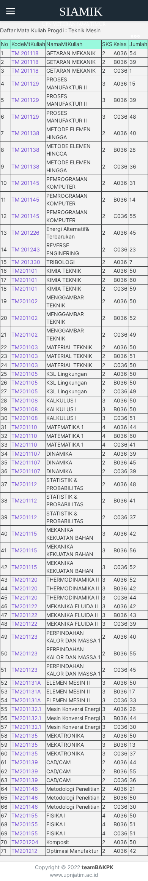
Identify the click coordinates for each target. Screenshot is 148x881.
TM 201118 (25, 53)
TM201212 (24, 851)
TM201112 (24, 484)
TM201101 (24, 270)
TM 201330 (25, 262)
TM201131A (26, 682)
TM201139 (24, 762)
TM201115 (24, 533)
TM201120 (24, 579)
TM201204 (24, 842)
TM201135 (24, 735)
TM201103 (24, 347)
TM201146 (24, 789)
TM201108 (24, 400)
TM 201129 (25, 83)
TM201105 (24, 374)
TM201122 (24, 606)
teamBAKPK (97, 867)
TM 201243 (25, 249)
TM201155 (24, 815)
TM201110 (24, 427)
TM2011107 (25, 453)
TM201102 (24, 301)
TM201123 (24, 636)
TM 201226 (25, 232)
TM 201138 (25, 133)
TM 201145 (25, 183)
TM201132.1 (26, 709)
